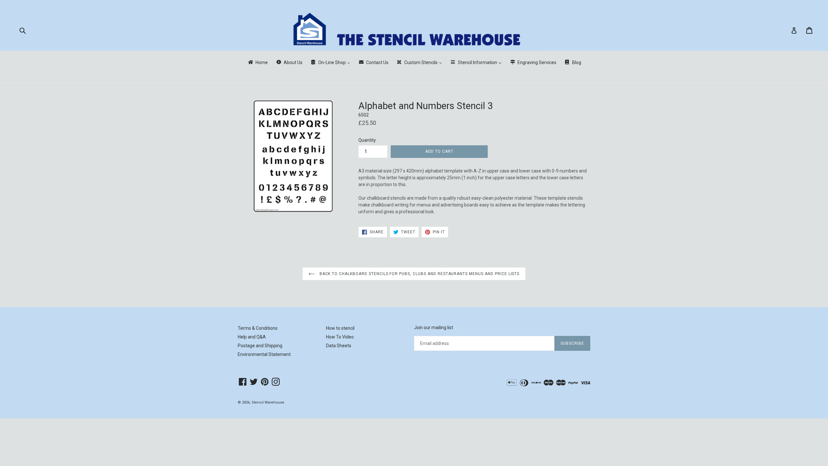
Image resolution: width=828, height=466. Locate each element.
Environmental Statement (264, 354)
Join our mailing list (433, 327)
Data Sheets (338, 345)
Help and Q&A (252, 336)
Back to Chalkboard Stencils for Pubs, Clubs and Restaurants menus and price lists (419, 274)
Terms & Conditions (258, 328)
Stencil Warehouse (268, 402)
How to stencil (340, 328)
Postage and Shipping (260, 345)
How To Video (340, 336)
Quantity (367, 140)
